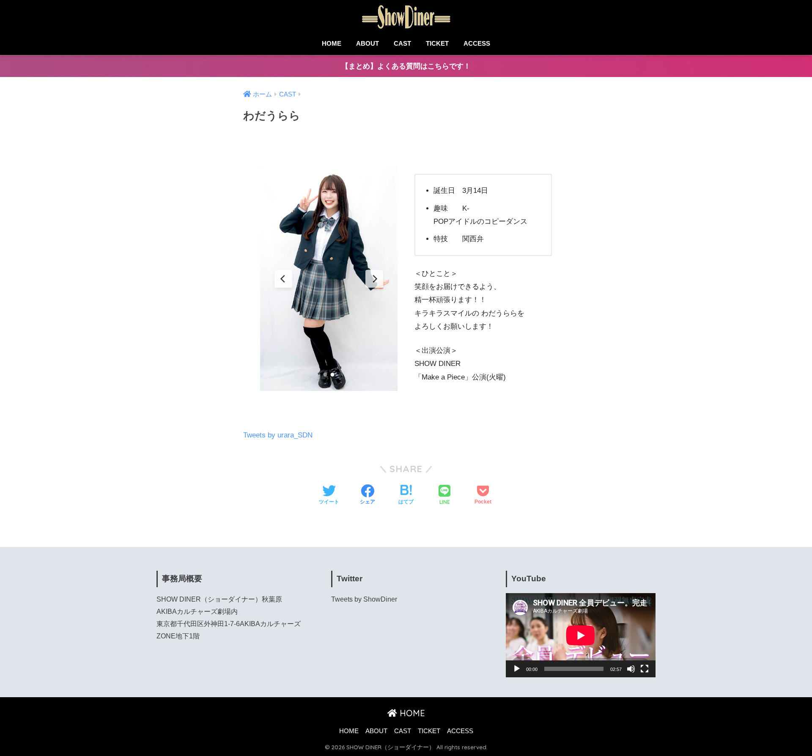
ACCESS (477, 43)
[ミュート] (631, 669)
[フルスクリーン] (644, 669)
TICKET (437, 43)
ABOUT (367, 43)
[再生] (517, 669)
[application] (581, 635)
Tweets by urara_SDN (278, 435)
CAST (402, 43)
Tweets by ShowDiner (364, 599)
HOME (331, 43)
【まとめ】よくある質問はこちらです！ (406, 66)
